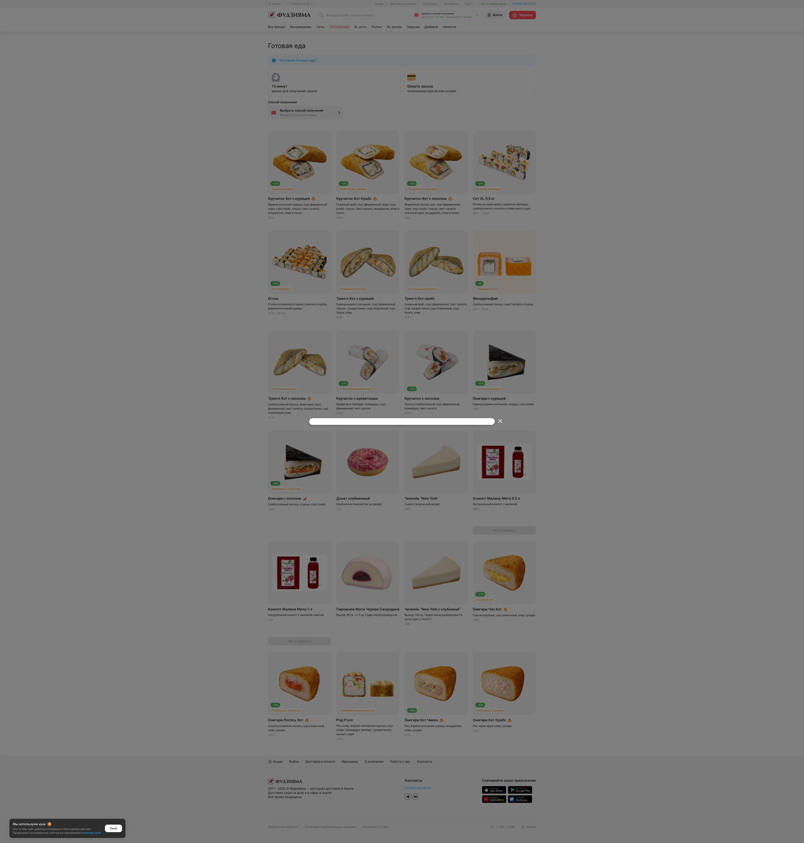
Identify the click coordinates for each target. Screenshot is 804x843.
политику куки (91, 832)
